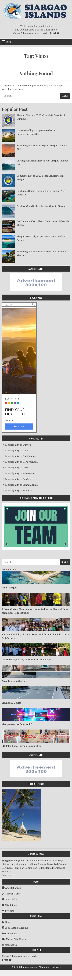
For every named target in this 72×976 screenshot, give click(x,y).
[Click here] (36, 290)
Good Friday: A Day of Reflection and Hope (26, 659)
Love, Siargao (9, 587)
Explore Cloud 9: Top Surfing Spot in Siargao (41, 206)
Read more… (9, 875)
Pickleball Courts (11, 702)
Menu (8, 42)
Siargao (6, 860)
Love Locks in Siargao (14, 681)
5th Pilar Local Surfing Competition (21, 746)
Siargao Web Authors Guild (17, 724)
